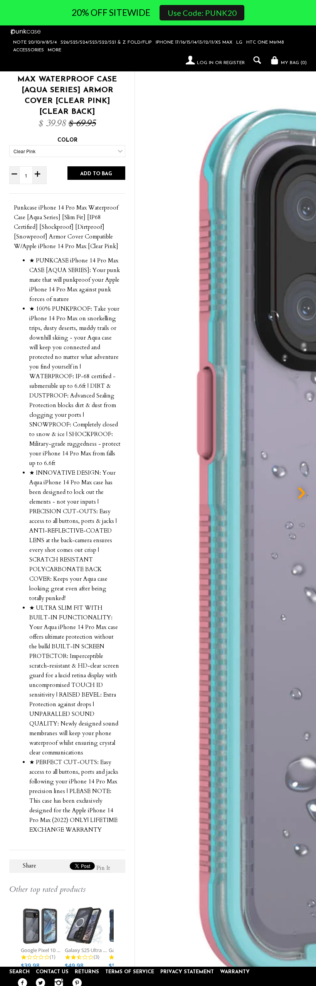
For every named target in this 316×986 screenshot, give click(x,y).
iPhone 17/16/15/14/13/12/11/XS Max (194, 42)
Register (234, 63)
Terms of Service (129, 971)
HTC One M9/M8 (265, 42)
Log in (205, 63)
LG (239, 42)
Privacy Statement (187, 971)
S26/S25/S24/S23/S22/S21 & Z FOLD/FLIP (106, 42)
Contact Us (52, 971)
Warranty (235, 971)
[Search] (255, 60)
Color (67, 140)
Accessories (28, 50)
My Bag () (293, 63)
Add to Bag (96, 173)
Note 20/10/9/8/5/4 (35, 42)
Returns (87, 971)
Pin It (103, 868)
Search (19, 971)
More (54, 50)
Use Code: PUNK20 (202, 12)
